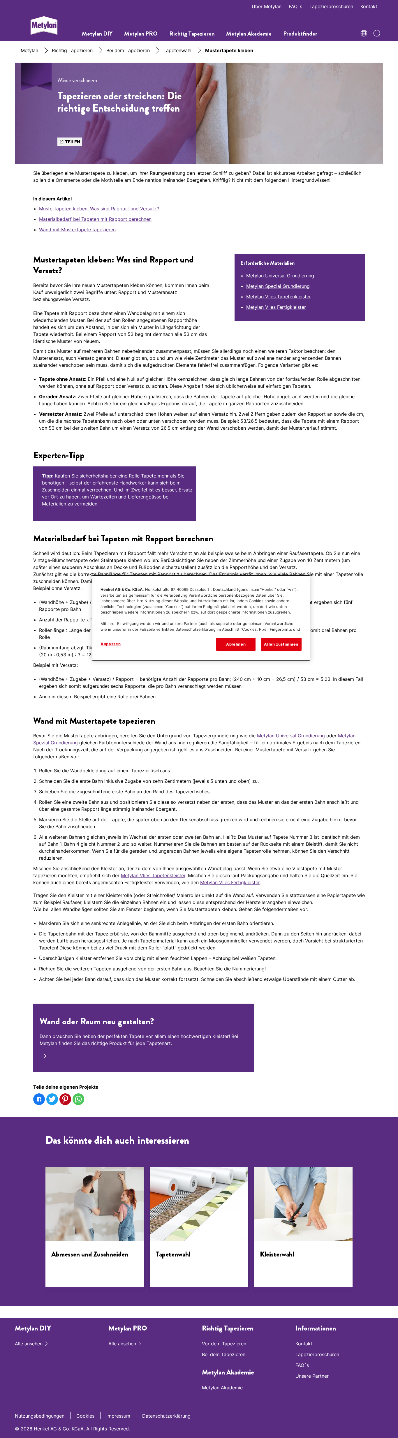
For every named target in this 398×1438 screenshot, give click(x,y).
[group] (199, 496)
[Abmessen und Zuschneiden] (94, 1228)
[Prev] (37, 1230)
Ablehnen (236, 644)
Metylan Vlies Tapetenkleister (278, 296)
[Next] (361, 1230)
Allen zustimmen (281, 644)
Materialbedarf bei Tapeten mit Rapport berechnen (95, 219)
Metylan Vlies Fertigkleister (276, 307)
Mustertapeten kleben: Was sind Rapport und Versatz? (99, 209)
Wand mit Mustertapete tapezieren (77, 229)
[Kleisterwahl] (303, 1228)
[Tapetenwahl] (199, 1228)
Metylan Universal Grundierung (280, 276)
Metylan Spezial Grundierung (278, 286)
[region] (201, 618)
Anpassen (111, 644)
